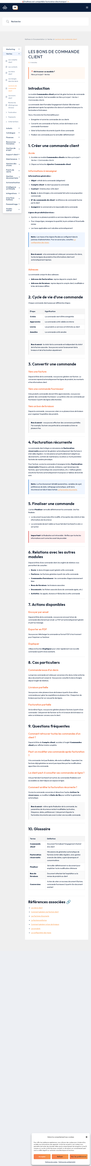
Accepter (42, 1156)
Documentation (39, 39)
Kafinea (28, 39)
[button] (86, 1137)
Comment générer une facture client (45, 912)
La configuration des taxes (41, 933)
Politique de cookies (51, 1162)
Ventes (50, 39)
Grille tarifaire (13, 122)
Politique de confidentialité (67, 1162)
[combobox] (15, 7)
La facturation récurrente (67, 489)
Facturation (12, 112)
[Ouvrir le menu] (87, 7)
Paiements (12, 117)
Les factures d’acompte (40, 916)
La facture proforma (39, 920)
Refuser (60, 1156)
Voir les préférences (78, 1156)
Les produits (35, 928)
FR (15, 7)
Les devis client (37, 908)
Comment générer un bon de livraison (45, 924)
